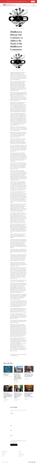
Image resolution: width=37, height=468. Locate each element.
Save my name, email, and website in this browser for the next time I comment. (18, 441)
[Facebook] (32, 462)
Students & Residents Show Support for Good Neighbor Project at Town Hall (28, 394)
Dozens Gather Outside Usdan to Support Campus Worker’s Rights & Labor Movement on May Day (18, 376)
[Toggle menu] (33, 4)
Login (2, 455)
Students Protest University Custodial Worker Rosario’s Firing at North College (18, 395)
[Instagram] (29, 462)
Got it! (33, 1)
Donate (20, 451)
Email (11, 430)
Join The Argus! (4, 452)
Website (11, 435)
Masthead (3, 454)
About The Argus (4, 451)
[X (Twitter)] (31, 462)
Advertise (20, 452)
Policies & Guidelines (22, 454)
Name (11, 425)
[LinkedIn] (34, 462)
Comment (11, 413)
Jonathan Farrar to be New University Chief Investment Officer (28, 375)
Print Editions (21, 455)
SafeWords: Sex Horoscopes (6, 374)
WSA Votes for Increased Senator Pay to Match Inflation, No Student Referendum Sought (8, 395)
